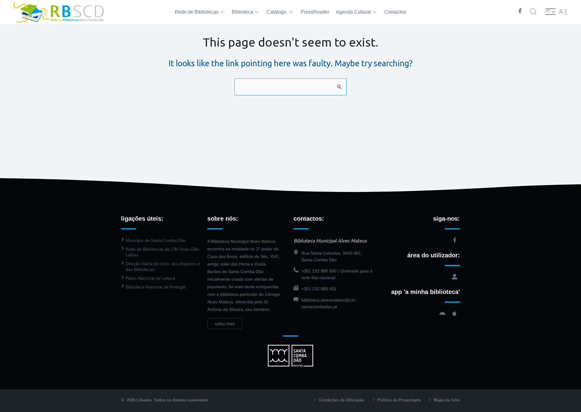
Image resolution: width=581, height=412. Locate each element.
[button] (533, 11)
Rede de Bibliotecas (196, 12)
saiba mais (225, 323)
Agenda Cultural (353, 12)
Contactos (395, 12)
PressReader (315, 12)
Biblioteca (242, 12)
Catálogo (277, 12)
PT (548, 11)
